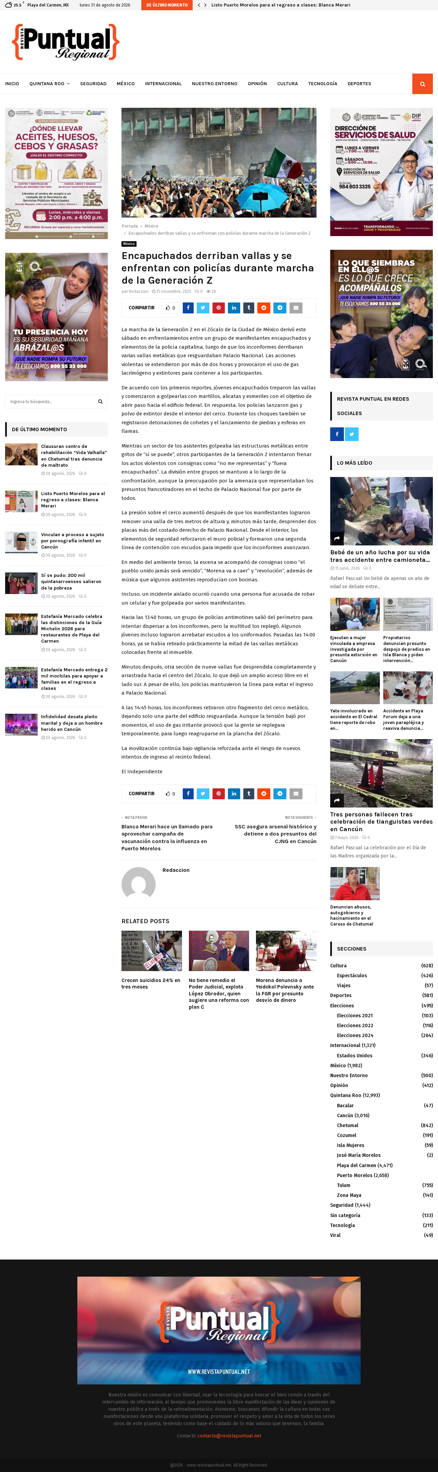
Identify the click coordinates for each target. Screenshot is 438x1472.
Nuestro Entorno (214, 84)
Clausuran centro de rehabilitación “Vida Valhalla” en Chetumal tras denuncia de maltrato (74, 455)
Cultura (287, 84)
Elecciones (342, 1006)
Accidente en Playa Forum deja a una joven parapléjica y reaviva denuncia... (403, 719)
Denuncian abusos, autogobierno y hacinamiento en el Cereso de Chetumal (351, 915)
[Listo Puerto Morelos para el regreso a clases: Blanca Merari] (21, 501)
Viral (335, 1235)
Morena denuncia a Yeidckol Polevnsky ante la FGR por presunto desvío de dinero (285, 990)
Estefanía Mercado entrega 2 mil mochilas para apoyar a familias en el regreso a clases (74, 679)
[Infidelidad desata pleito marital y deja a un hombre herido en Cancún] (21, 724)
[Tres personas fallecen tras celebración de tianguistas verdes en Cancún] (381, 773)
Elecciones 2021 (355, 1016)
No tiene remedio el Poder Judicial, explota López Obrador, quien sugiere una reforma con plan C (219, 993)
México (126, 84)
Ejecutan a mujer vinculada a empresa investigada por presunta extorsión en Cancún (353, 649)
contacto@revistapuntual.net (229, 1436)
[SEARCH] (100, 402)
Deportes (359, 84)
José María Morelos (359, 1155)
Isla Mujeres (350, 1145)
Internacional (163, 84)
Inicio (12, 84)
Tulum (343, 1185)
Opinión (257, 84)
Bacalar (345, 1106)
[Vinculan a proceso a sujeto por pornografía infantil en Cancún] (21, 542)
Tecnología (322, 84)
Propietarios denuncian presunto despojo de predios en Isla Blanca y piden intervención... (406, 649)
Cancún (345, 1116)
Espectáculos (352, 976)
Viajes (343, 986)
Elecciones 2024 (355, 1035)
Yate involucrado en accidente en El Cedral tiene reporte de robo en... (353, 719)
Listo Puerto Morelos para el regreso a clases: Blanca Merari (280, 5)
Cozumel (346, 1135)
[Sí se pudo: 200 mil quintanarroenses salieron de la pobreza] (21, 583)
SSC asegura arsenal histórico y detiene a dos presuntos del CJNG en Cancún (276, 833)
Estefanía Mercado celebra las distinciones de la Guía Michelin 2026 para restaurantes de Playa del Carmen (71, 629)
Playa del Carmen (356, 1165)
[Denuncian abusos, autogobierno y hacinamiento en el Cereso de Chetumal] (355, 883)
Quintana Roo (46, 84)
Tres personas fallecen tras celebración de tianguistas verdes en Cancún (381, 822)
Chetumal (347, 1125)
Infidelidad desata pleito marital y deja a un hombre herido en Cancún (72, 723)
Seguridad (93, 84)
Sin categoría (345, 1215)
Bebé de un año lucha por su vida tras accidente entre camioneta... (380, 556)
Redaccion (139, 291)
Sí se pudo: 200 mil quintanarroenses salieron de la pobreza (71, 581)
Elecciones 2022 (355, 1026)
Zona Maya (349, 1195)
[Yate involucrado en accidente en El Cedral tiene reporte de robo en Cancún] (355, 688)
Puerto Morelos (354, 1175)
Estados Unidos (354, 1056)
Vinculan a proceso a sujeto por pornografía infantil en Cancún (72, 541)
